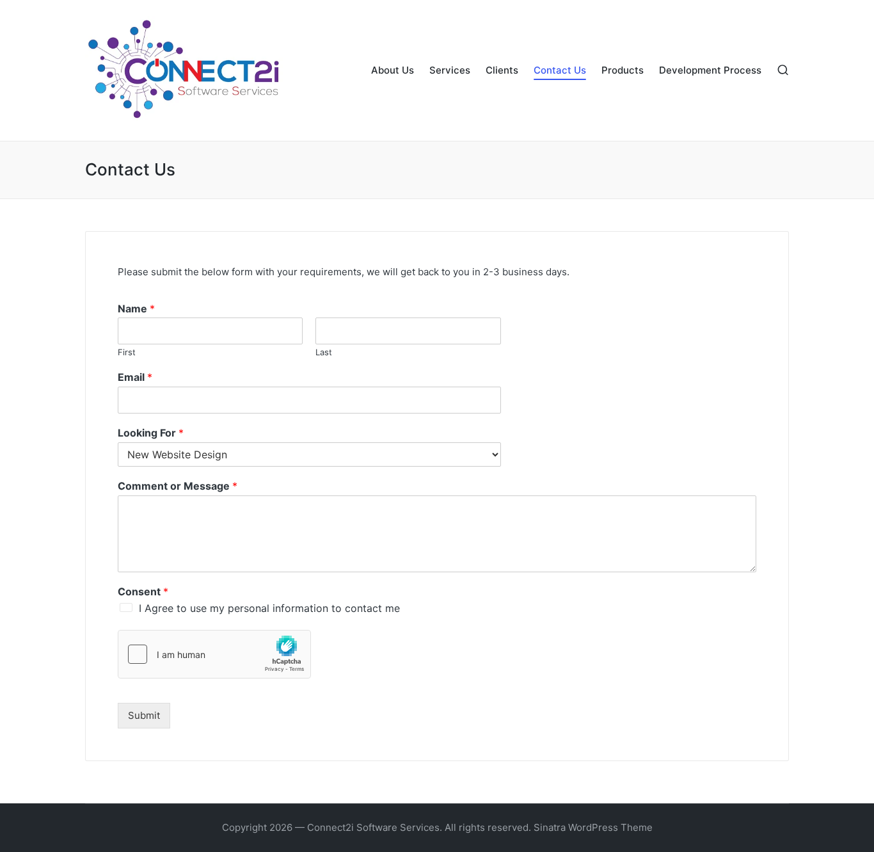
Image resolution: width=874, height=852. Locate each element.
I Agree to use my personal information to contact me (269, 608)
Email (135, 377)
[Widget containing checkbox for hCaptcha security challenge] (214, 654)
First (127, 352)
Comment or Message (177, 485)
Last (323, 352)
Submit (144, 715)
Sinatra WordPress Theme (593, 827)
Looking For (151, 432)
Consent (143, 591)
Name (136, 308)
